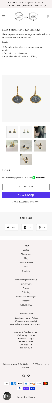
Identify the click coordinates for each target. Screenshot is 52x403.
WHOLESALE (26, 304)
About (26, 245)
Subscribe (26, 300)
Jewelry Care (26, 283)
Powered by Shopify (26, 396)
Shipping (26, 292)
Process (26, 288)
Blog (26, 258)
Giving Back (26, 254)
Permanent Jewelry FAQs (26, 279)
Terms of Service (26, 262)
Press (26, 266)
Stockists (26, 270)
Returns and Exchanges (26, 296)
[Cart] (48, 16)
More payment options (26, 202)
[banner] (25, 16)
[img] (23, 375)
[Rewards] (7, 396)
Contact (26, 249)
